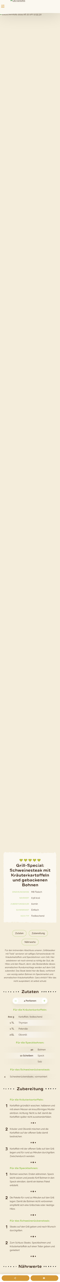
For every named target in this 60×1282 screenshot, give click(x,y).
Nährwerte (30, 942)
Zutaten (19, 933)
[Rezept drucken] (44, 1278)
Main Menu (3, 6)
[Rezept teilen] (15, 1278)
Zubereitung (38, 933)
